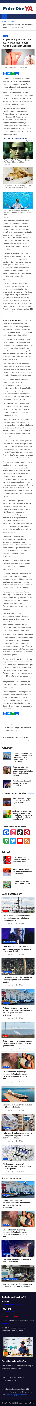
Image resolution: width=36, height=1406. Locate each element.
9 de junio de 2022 (10, 68)
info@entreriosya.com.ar (12, 1305)
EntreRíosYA (23, 68)
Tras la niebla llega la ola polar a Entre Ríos (17, 738)
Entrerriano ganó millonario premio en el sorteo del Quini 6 (21, 859)
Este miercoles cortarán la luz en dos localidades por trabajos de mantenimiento (16, 918)
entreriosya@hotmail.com (17, 1395)
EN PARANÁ (7, 1128)
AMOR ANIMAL (7, 972)
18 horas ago (9, 1110)
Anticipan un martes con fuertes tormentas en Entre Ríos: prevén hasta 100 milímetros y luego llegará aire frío (22, 815)
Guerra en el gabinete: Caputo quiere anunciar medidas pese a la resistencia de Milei (17, 949)
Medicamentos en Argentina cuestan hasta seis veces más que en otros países (17, 1166)
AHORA (5, 911)
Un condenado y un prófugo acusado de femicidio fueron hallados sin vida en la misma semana (22, 771)
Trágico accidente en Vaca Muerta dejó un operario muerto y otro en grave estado (17, 1043)
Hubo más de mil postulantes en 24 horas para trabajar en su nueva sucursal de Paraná (17, 1135)
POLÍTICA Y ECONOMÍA (9, 941)
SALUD (5, 36)
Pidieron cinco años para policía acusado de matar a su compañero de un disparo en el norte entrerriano (22, 757)
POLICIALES (7, 1003)
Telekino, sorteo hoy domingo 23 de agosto (21, 883)
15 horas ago (9, 923)
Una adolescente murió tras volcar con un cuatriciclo (21, 783)
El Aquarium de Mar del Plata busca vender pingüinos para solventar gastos (17, 979)
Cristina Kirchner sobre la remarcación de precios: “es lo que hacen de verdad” (18, 728)
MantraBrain (29, 1403)
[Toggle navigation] (9, 16)
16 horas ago (9, 1082)
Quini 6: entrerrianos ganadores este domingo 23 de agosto (22, 871)
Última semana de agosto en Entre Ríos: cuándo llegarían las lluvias (22, 801)
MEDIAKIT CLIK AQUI (10, 1316)
